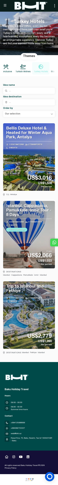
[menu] (54, 6)
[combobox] (29, 102)
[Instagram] (14, 457)
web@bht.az (16, 434)
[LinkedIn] (28, 457)
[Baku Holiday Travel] (16, 377)
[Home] (7, 457)
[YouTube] (21, 457)
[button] (29, 114)
